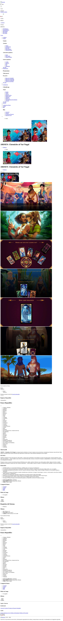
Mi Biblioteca (5, 28)
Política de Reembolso (15, 613)
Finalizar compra (3, 11)
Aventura (7, 63)
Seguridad (19, 608)
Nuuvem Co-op (8, 115)
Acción (6, 61)
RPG (6, 64)
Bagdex (6, 92)
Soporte (2, 613)
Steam (6, 54)
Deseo (2, 395)
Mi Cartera (5, 32)
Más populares (8, 49)
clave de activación (16, 394)
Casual (4, 487)
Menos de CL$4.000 (9, 78)
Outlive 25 (7, 98)
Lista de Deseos (6, 29)
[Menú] (0, 1)
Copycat (7, 94)
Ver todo (4, 67)
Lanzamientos (8, 46)
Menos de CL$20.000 (9, 80)
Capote (6, 93)
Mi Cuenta (5, 33)
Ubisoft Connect (8, 57)
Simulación (7, 66)
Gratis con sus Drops (9, 81)
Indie (4, 488)
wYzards (7, 100)
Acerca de (7, 112)
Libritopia (7, 97)
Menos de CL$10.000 (9, 79)
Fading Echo (7, 96)
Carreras (7, 113)
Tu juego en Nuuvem (9, 114)
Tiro (6, 65)
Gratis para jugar (8, 50)
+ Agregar (2, 22)
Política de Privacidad (24, 613)
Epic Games (7, 56)
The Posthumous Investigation (11, 99)
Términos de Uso (7, 613)
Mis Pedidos (5, 31)
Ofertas (6, 45)
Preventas (7, 47)
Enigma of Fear (8, 95)
